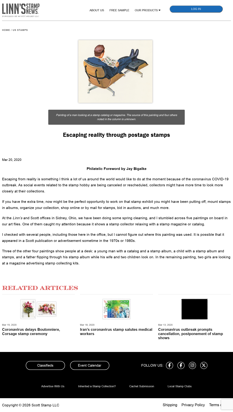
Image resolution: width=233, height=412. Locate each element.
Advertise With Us (52, 386)
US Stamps (20, 30)
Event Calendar (89, 365)
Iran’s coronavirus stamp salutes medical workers (116, 331)
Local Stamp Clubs (180, 386)
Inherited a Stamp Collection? (97, 386)
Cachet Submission (141, 386)
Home (6, 30)
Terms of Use (220, 405)
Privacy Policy (193, 405)
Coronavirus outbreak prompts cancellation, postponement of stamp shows (190, 333)
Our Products (147, 10)
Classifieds (45, 365)
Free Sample (119, 10)
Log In (196, 9)
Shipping (170, 405)
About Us (97, 10)
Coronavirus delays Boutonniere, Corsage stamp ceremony (31, 331)
